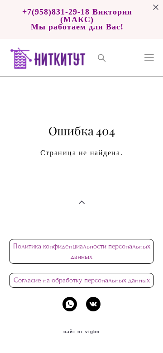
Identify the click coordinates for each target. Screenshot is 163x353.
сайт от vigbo (81, 331)
